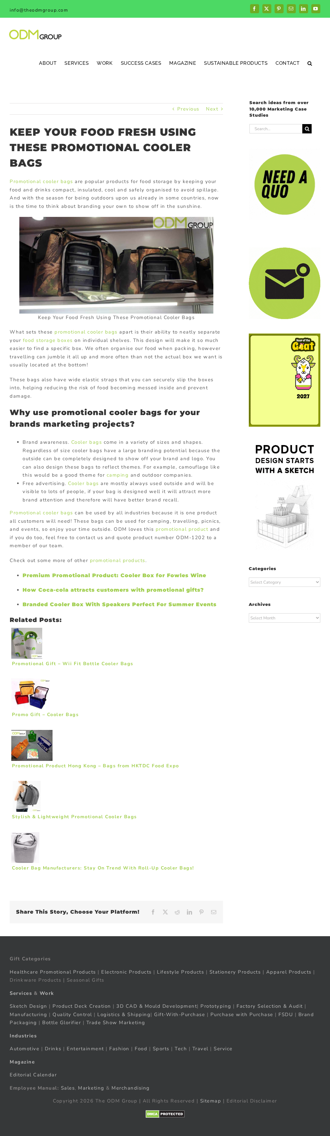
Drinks (53, 1048)
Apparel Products (289, 972)
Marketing (91, 1088)
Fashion (119, 1048)
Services (21, 993)
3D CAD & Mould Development (156, 1006)
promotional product (182, 529)
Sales (68, 1088)
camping (118, 475)
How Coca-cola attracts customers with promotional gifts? (113, 590)
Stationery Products (235, 972)
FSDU (285, 1014)
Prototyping (215, 1006)
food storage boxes (48, 340)
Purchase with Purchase (241, 1014)
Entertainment (85, 1048)
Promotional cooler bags (41, 181)
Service (224, 1048)
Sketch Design (28, 1006)
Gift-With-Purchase (179, 1014)
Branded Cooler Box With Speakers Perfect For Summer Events (120, 604)
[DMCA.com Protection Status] (165, 1114)
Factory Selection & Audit (270, 1006)
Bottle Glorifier (61, 1022)
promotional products (117, 560)
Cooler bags (86, 442)
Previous (188, 109)
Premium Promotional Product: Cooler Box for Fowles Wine (114, 575)
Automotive (24, 1048)
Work (47, 993)
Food (141, 1048)
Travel (200, 1048)
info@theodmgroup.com (39, 10)
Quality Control (72, 1014)
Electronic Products (126, 972)
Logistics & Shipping (123, 1014)
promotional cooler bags (86, 332)
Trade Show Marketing (115, 1022)
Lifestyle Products (180, 972)
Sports (161, 1048)
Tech (181, 1048)
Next (212, 109)
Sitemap (210, 1101)
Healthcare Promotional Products (53, 972)
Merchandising (131, 1088)
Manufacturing (28, 1014)
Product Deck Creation (82, 1006)
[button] (309, 63)
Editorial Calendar (33, 1075)
